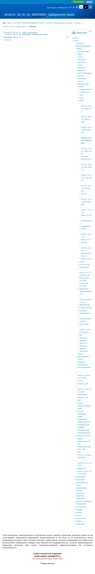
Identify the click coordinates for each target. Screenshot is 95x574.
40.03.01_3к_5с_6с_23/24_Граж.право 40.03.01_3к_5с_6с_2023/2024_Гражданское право (26, 33)
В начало (75, 38)
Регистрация (78, 1)
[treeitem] (82, 38)
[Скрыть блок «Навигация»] (89, 31)
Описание (33, 26)
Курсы (76, 41)
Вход (89, 2)
